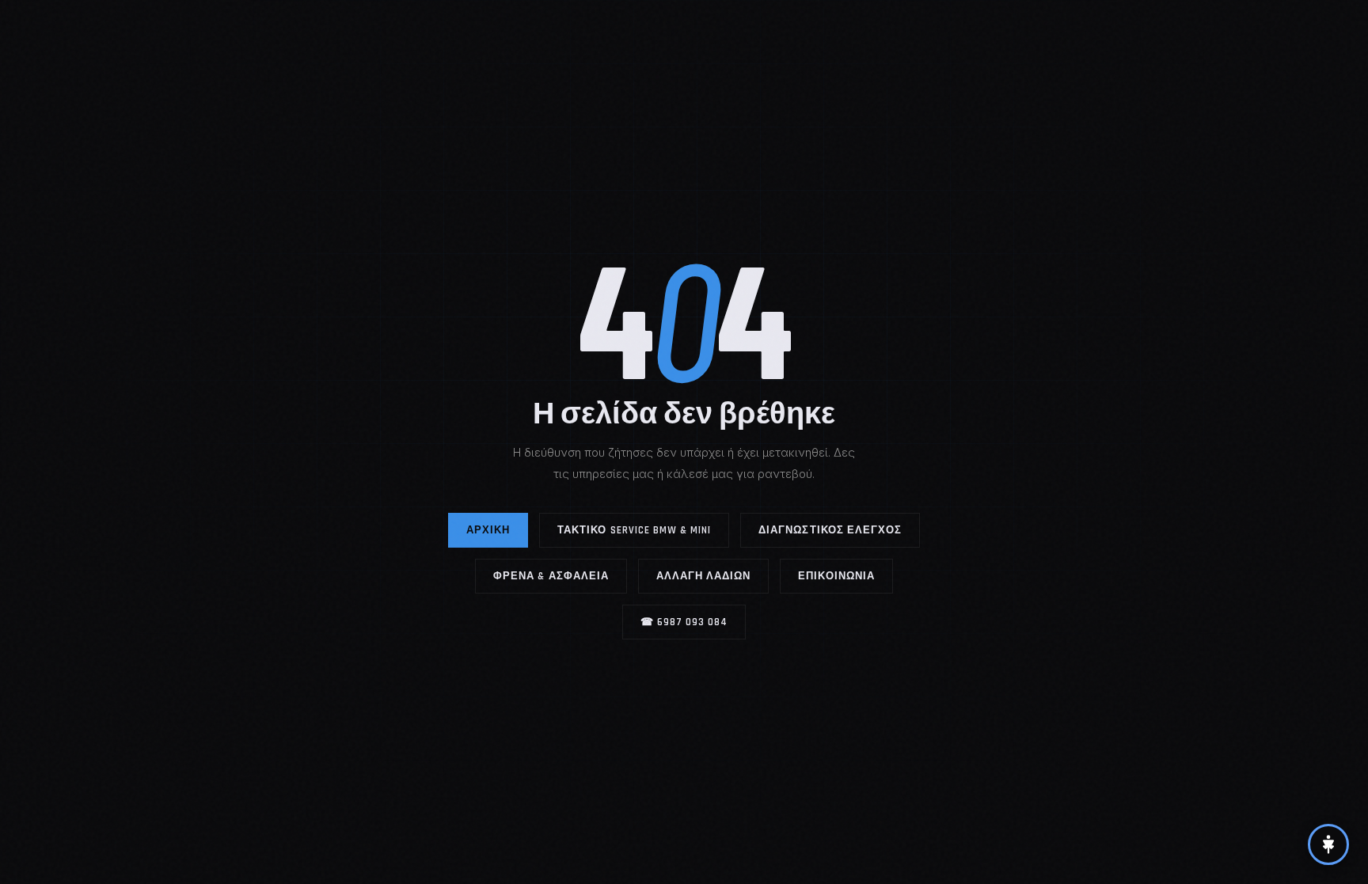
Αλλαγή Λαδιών (703, 576)
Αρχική (488, 530)
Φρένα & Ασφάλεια (551, 576)
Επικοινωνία (836, 576)
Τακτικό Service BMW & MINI (634, 530)
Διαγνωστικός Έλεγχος (830, 530)
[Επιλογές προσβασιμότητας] (1328, 844)
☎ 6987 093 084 (684, 622)
